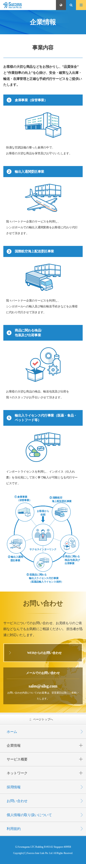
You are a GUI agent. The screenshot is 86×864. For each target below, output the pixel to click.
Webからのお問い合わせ (44, 652)
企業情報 (14, 746)
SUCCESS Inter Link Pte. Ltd (28, 5)
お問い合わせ (17, 801)
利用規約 (14, 829)
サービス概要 (17, 759)
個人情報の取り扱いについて (29, 815)
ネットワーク (17, 773)
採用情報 (14, 787)
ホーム (12, 732)
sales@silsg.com (43, 686)
